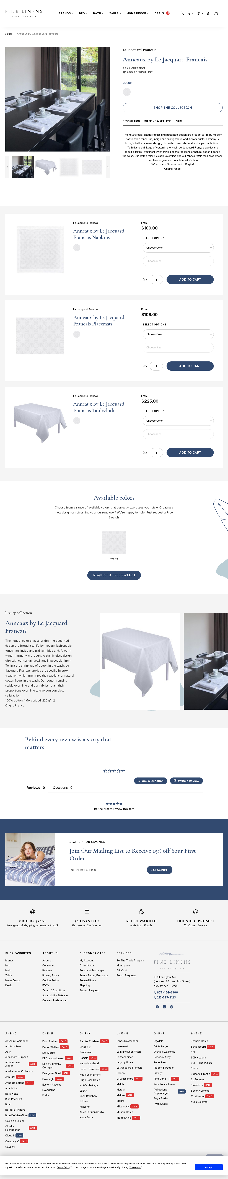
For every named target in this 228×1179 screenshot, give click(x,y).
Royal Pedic (161, 1098)
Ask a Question (134, 68)
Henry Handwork (90, 1063)
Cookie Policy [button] (63, 1167)
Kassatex (85, 1106)
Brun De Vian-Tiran (16, 1115)
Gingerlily (85, 1046)
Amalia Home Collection (19, 1071)
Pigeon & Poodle (164, 1067)
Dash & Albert (50, 1041)
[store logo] (23, 13)
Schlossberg (198, 1046)
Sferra (194, 1068)
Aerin (8, 1051)
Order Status (87, 965)
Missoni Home (125, 1111)
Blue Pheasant (13, 1098)
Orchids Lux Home (164, 1051)
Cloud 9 (10, 1135)
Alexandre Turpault (16, 1056)
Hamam (84, 1057)
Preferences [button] (135, 1167)
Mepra (120, 1100)
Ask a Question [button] (153, 781)
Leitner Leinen (125, 1056)
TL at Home (197, 1096)
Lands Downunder (127, 1040)
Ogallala (158, 1040)
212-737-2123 (166, 997)
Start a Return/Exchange (94, 975)
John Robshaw (88, 1095)
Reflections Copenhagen (161, 1091)
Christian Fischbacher (12, 1128)
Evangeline (48, 1089)
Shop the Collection (172, 108)
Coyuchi (10, 1146)
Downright (48, 1079)
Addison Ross (13, 1046)
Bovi (8, 1104)
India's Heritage (89, 1085)
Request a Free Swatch (114, 575)
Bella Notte (11, 1093)
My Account (87, 960)
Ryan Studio (161, 1103)
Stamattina (197, 1085)
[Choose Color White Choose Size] (178, 254)
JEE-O (83, 1090)
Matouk (121, 1089)
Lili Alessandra (125, 1078)
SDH (193, 1052)
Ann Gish (10, 1076)
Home (8, 33)
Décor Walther (50, 1047)
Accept (209, 1167)
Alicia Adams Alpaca (12, 1064)
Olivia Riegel (161, 1046)
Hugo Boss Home (90, 1079)
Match (120, 1084)
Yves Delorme (199, 1101)
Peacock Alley (162, 1056)
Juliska (84, 1101)
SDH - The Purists (201, 1062)
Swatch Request (89, 990)
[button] (189, 12)
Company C (12, 1141)
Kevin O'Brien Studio (92, 1111)
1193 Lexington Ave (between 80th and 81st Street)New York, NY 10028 (172, 981)
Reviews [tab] (33, 787)
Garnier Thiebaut (89, 1041)
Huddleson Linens (90, 1074)
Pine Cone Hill (162, 1078)
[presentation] (133, 122)
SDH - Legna (198, 1057)
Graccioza (86, 1052)
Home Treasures (89, 1069)
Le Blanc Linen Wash (129, 1051)
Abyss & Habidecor (16, 1040)
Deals (159, 13)
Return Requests (126, 975)
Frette (45, 1095)
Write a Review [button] (188, 781)
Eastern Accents (51, 1084)
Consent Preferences (55, 1000)
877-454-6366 (167, 992)
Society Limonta (200, 1090)
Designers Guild (51, 1073)
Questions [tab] (60, 787)
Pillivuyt (158, 1072)
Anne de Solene (14, 1082)
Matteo (121, 1095)
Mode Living (124, 1117)
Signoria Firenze (200, 1073)
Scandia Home (199, 1040)
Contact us (48, 965)
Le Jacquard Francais (139, 50)
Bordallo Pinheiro (15, 1109)
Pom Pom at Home (164, 1084)
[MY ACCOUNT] (208, 13)
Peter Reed (160, 1062)
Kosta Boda (86, 1117)
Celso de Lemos (14, 1120)
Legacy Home (125, 1062)
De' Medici (48, 1052)
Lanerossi (122, 1046)
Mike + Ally (123, 1106)
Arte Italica (11, 1088)
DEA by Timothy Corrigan (51, 1065)
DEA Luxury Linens (53, 1058)
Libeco (121, 1072)
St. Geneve (197, 1079)
